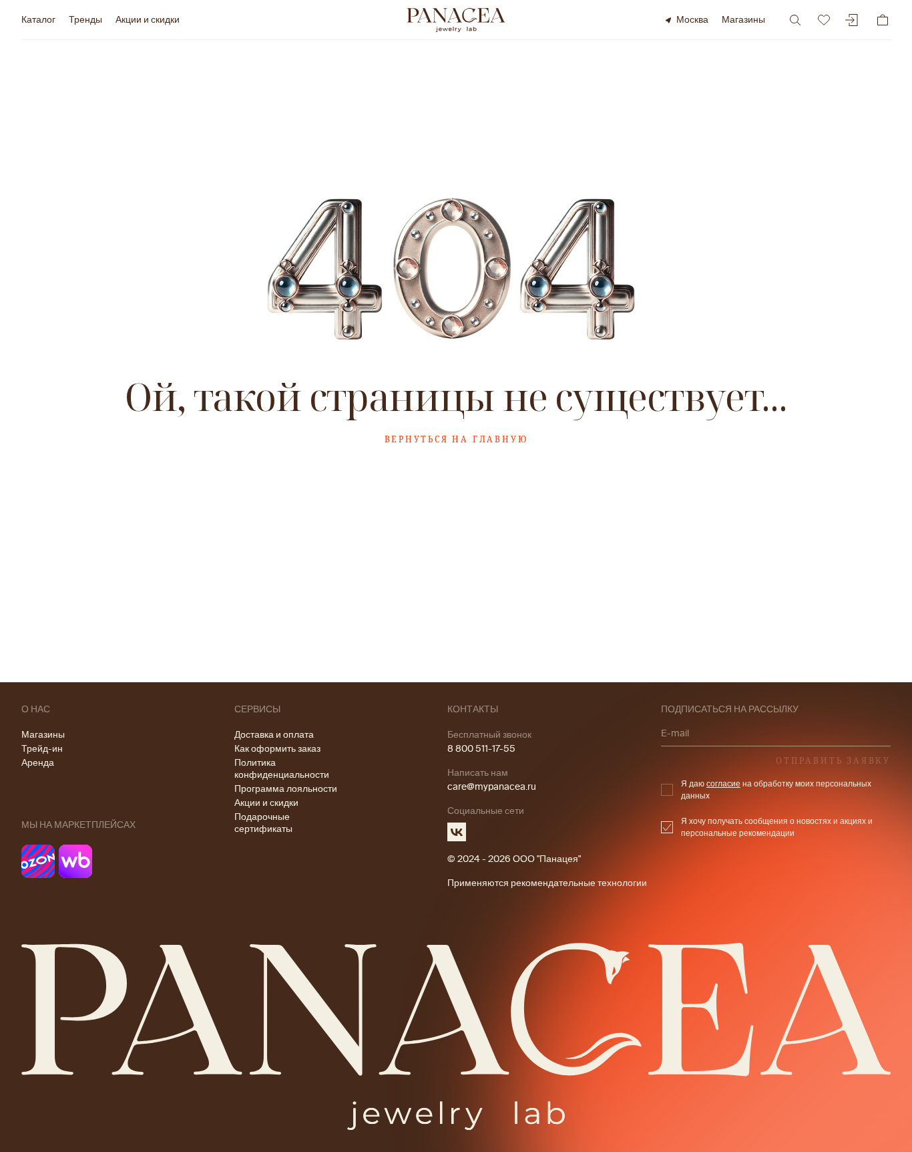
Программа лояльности (285, 789)
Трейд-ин (42, 748)
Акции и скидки (148, 19)
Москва (692, 19)
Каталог (38, 19)
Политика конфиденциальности (281, 768)
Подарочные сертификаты (263, 823)
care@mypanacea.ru (491, 787)
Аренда (37, 762)
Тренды (85, 19)
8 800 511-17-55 (481, 748)
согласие (723, 783)
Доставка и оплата (274, 734)
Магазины (743, 19)
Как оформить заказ (277, 748)
